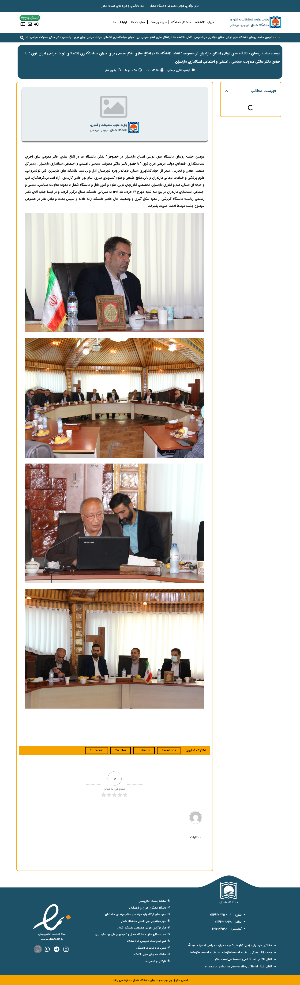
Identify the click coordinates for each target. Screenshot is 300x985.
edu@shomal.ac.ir (234, 952)
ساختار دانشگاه (181, 22)
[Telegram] (56, 949)
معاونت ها (138, 22)
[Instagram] (66, 949)
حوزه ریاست (158, 22)
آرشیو (187, 70)
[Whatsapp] (47, 949)
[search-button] (22, 38)
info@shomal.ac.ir (203, 952)
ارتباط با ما (120, 22)
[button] (226, 91)
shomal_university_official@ (235, 959)
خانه (277, 37)
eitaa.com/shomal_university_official (231, 966)
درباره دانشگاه (204, 22)
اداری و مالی (174, 70)
